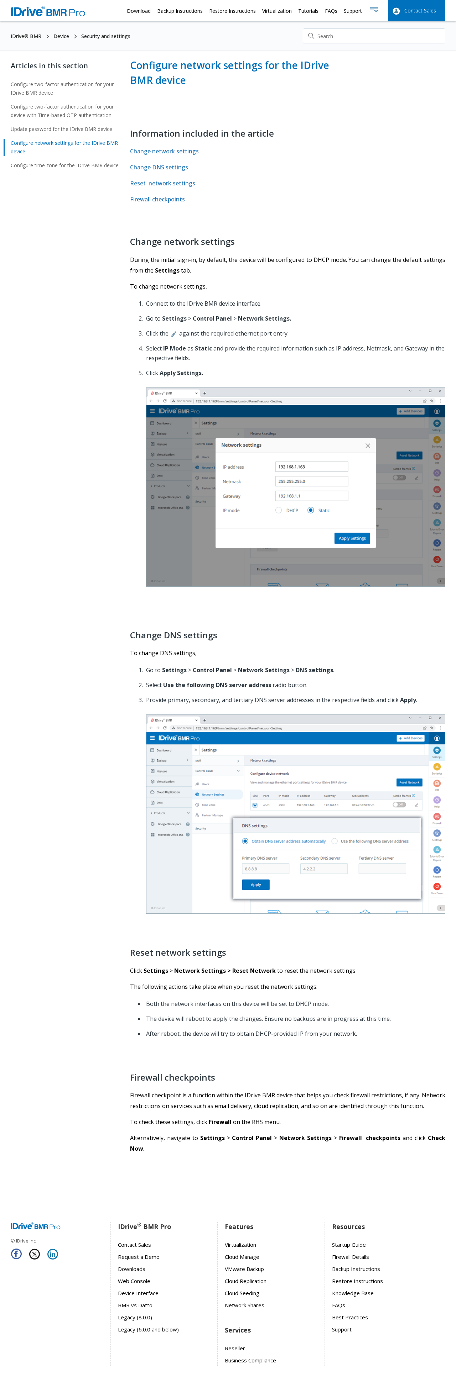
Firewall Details (350, 1256)
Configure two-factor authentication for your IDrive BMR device (62, 88)
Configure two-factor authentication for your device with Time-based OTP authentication (62, 110)
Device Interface (138, 1293)
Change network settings (164, 151)
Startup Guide (349, 1244)
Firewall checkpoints (157, 199)
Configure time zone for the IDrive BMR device (65, 165)
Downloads (131, 1268)
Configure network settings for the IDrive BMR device (64, 147)
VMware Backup (244, 1268)
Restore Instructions (232, 10)
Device (61, 36)
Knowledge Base (353, 1293)
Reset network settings (162, 183)
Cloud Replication (245, 1280)
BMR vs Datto (135, 1305)
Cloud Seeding (242, 1293)
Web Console (134, 1280)
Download (139, 10)
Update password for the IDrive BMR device (61, 129)
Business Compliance (250, 1360)
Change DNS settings (159, 167)
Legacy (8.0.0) (135, 1317)
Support (353, 10)
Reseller (235, 1348)
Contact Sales (420, 10)
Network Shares (244, 1305)
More (374, 10)
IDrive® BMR (26, 36)
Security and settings (105, 36)
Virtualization (277, 10)
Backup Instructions (180, 10)
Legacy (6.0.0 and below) (148, 1329)
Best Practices (350, 1317)
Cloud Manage (242, 1256)
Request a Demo (139, 1256)
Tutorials (308, 10)
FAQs (331, 10)
